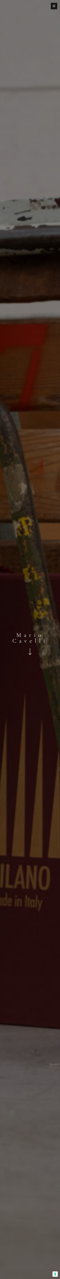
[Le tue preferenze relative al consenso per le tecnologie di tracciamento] (55, 1274)
